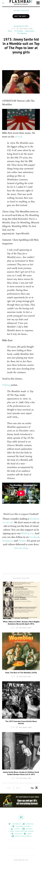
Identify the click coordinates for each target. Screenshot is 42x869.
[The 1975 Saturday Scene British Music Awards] (21, 700)
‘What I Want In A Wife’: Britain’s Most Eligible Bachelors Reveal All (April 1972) (21, 623)
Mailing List (27, 533)
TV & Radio (18, 31)
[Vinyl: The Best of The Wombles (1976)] (21, 651)
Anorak (16, 26)
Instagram (7, 540)
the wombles (22, 33)
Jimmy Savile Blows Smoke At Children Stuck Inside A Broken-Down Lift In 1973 (21, 773)
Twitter (22, 540)
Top (32, 788)
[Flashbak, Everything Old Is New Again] (21, 2)
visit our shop (21, 547)
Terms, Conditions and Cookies (21, 831)
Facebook (34, 536)
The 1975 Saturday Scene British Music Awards (21, 722)
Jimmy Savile (29, 31)
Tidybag (6, 384)
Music (10, 31)
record (18, 136)
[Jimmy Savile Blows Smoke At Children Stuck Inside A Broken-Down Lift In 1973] (21, 751)
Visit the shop (20, 16)
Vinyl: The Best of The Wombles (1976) (21, 672)
